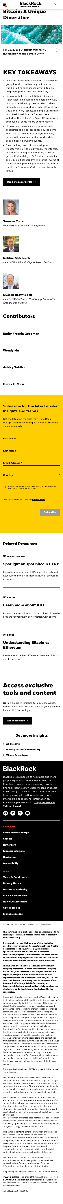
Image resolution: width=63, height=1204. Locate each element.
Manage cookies (13, 914)
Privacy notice (38, 500)
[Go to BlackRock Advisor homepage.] (20, 771)
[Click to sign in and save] (58, 50)
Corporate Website (44, 802)
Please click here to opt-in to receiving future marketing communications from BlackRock (32, 488)
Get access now (16, 721)
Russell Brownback (14, 54)
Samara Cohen (35, 54)
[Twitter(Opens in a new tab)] (20, 813)
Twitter (7, 806)
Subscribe (50, 512)
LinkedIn (18, 806)
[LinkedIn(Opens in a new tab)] (12, 813)
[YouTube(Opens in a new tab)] (27, 813)
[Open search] (55, 4)
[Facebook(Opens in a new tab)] (5, 813)
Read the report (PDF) (20, 182)
